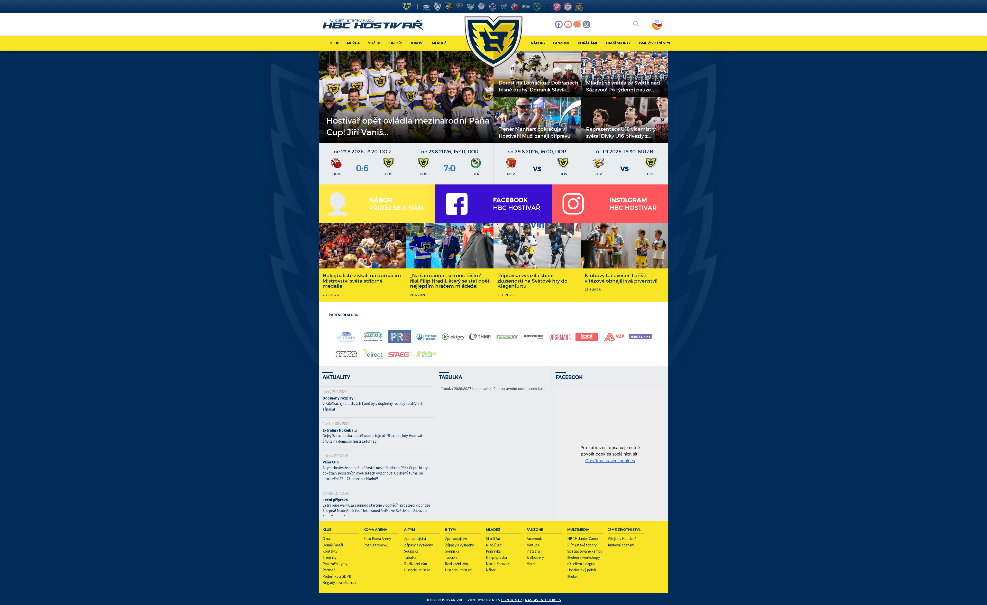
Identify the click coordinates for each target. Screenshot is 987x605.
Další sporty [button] (618, 43)
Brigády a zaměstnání (340, 582)
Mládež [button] (439, 43)
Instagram (534, 551)
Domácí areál (333, 545)
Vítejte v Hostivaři (622, 538)
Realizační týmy (335, 563)
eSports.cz (512, 600)
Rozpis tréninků (376, 545)
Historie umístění (417, 569)
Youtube (533, 545)
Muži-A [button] (353, 43)
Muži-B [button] (374, 43)
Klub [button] (334, 43)
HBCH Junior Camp (582, 538)
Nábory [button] (538, 43)
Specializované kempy (584, 551)
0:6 (362, 168)
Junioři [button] (395, 43)
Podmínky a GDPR (337, 576)
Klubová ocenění (621, 545)
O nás (327, 538)
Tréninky (329, 557)
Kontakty (330, 551)
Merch (531, 563)
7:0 (450, 168)
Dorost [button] (416, 43)
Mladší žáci (494, 545)
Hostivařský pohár (581, 569)
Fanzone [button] (561, 43)
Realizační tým (415, 563)
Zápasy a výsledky (418, 545)
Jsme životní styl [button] (654, 43)
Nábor (491, 569)
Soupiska (411, 551)
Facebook (534, 538)
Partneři (329, 569)
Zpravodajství (415, 538)
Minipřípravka (496, 557)
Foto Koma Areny (377, 538)
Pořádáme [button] (588, 43)
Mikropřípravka (497, 563)
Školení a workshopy (583, 557)
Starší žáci (493, 538)
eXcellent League (581, 563)
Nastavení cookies (543, 600)
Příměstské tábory (582, 545)
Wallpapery (535, 557)
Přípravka (493, 551)
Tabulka (410, 557)
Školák (572, 576)
